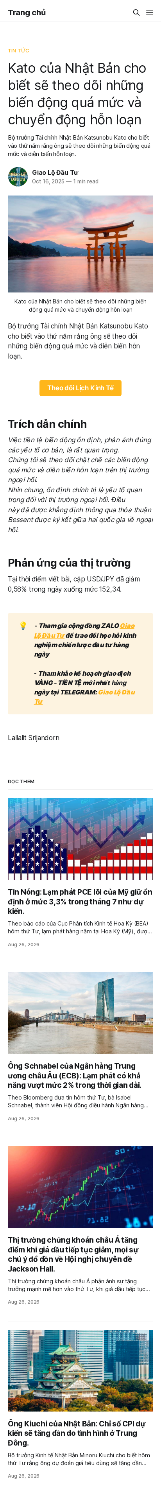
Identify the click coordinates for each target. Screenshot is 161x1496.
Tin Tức (18, 50)
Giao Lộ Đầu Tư (55, 172)
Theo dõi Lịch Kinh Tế (80, 388)
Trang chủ (26, 12)
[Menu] (149, 12)
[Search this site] (136, 12)
